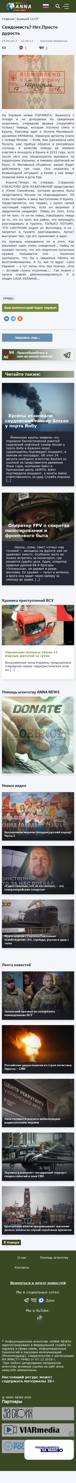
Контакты (22, 1267)
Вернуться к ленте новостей (38, 1283)
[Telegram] (13, 318)
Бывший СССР (27, 19)
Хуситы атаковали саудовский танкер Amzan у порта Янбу (37, 420)
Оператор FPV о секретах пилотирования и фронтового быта (37, 530)
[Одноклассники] (20, 318)
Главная (8, 19)
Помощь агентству (54, 1257)
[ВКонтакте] (6, 318)
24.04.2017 (17, 41)
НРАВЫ (8, 298)
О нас (22, 1257)
